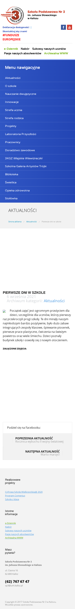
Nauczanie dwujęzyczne (20, 94)
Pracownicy (12, 142)
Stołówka (11, 198)
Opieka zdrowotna (17, 190)
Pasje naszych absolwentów (22, 53)
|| (31, 27)
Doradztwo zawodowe (20, 150)
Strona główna (14, 221)
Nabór (25, 49)
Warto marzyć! (42, 453)
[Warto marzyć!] (65, 453)
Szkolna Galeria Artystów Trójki (25, 166)
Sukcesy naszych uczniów (49, 49)
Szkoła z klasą (12, 499)
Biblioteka (11, 174)
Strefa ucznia (13, 110)
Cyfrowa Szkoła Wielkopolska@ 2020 (24, 491)
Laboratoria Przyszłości (20, 134)
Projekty (10, 126)
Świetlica (10, 182)
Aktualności (12, 78)
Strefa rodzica (14, 118)
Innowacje (12, 102)
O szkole (10, 86)
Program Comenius (15, 495)
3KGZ (23, 158)
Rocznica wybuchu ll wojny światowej (39, 439)
